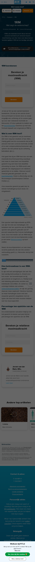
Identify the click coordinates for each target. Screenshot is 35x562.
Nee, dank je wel (17, 559)
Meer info (17, 550)
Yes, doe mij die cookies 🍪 (17, 554)
